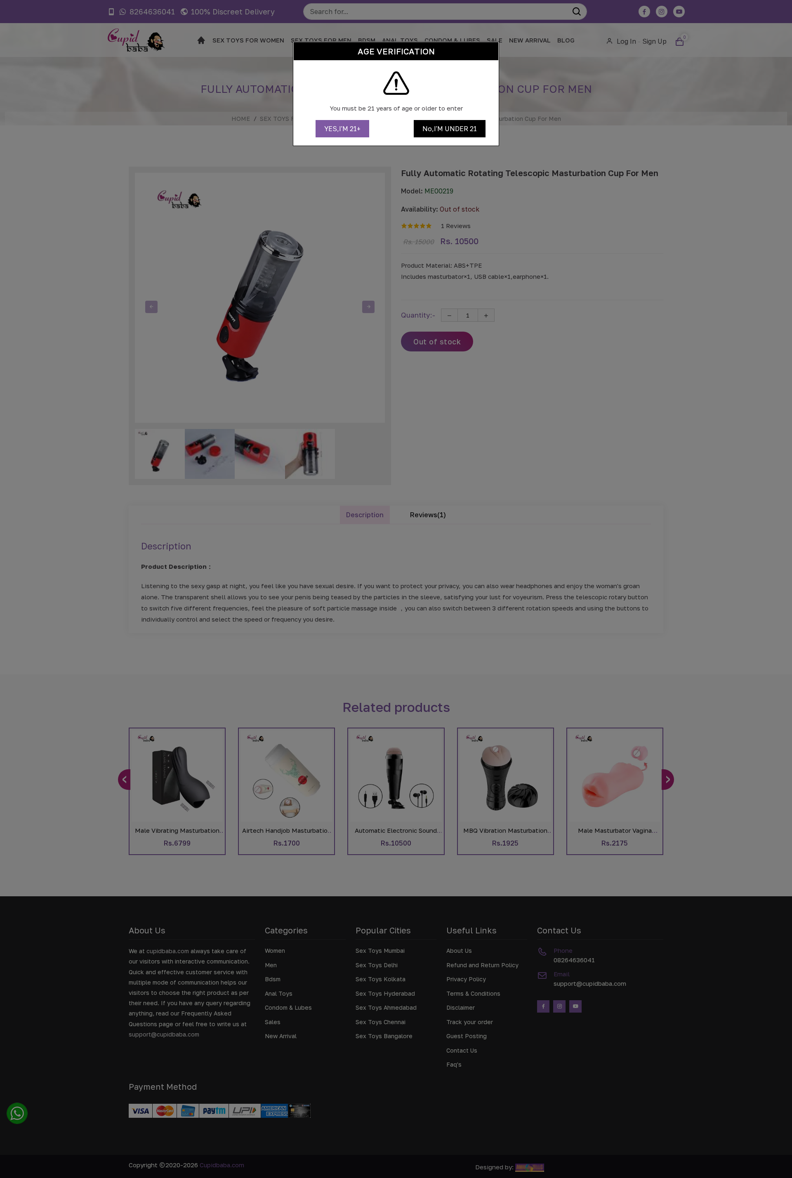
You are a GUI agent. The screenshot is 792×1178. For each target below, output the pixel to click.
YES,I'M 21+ (342, 129)
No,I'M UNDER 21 (449, 129)
